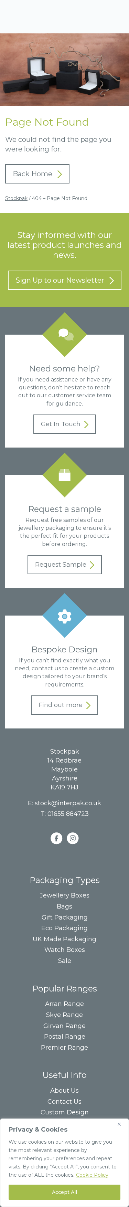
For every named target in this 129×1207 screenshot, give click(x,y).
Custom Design (65, 1112)
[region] (64, 1162)
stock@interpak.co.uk (68, 803)
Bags (64, 906)
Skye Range (64, 1015)
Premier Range (64, 1047)
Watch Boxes (64, 950)
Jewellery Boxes (64, 895)
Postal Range (64, 1036)
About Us (64, 1090)
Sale (64, 961)
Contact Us (64, 1101)
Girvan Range (64, 1026)
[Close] (122, 1124)
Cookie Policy (92, 1175)
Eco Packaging (64, 928)
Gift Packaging (65, 917)
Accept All (64, 1192)
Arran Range (64, 1004)
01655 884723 (68, 814)
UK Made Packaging (64, 939)
